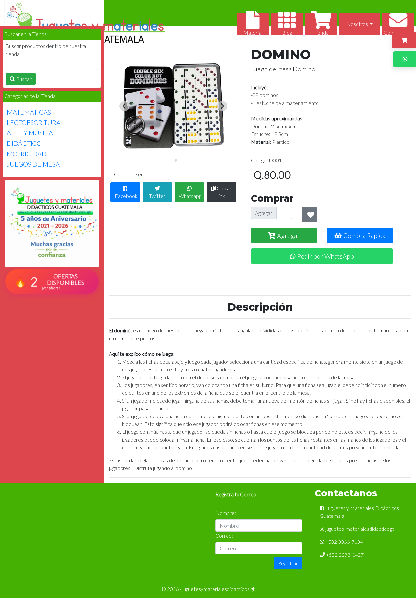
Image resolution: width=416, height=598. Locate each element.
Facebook (126, 196)
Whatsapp (190, 196)
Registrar (288, 563)
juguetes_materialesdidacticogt (359, 529)
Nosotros (357, 24)
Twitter (157, 196)
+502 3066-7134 (343, 542)
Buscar (23, 79)
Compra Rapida (363, 235)
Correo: (224, 535)
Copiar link (224, 192)
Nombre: (225, 513)
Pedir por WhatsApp (325, 256)
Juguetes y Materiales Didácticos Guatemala (359, 512)
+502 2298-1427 (344, 555)
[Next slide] (222, 106)
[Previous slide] (124, 106)
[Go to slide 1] (171, 160)
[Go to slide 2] (175, 160)
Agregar (263, 213)
